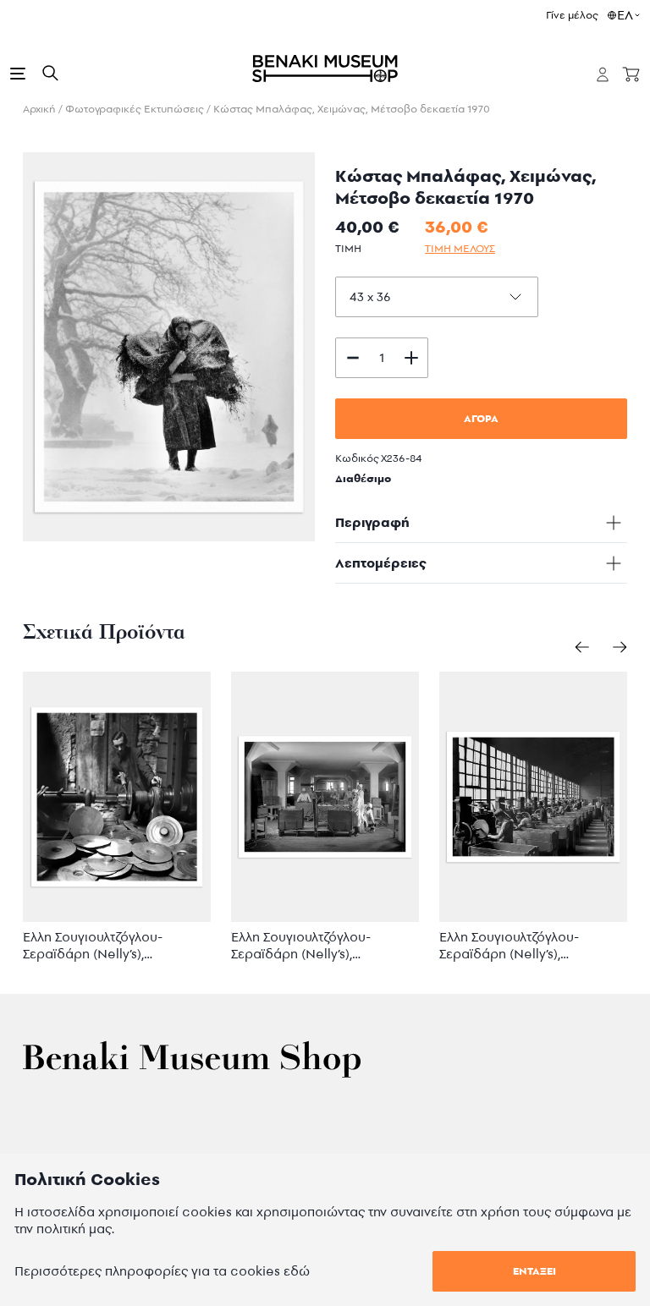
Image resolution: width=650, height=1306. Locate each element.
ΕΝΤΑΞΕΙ (534, 1271)
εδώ (297, 1271)
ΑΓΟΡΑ (481, 418)
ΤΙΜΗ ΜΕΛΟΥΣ (460, 248)
